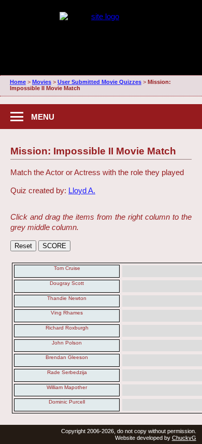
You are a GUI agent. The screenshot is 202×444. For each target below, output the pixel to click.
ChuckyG (184, 438)
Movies (41, 82)
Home (18, 82)
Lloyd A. (81, 190)
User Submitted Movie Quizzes (99, 82)
